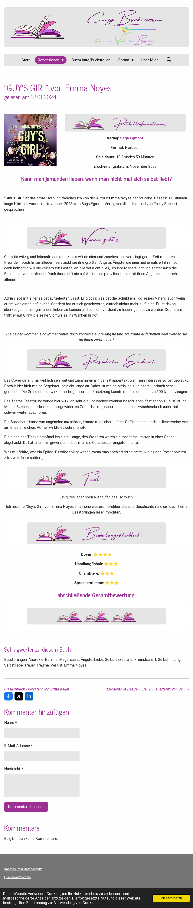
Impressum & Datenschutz (23, 869)
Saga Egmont (131, 138)
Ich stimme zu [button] (171, 898)
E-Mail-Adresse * (18, 745)
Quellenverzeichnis (17, 877)
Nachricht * (13, 769)
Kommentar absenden (26, 806)
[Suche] (169, 59)
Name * (10, 722)
